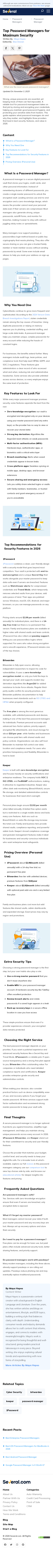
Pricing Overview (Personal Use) (20, 162)
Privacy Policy (10, 1502)
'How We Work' (39, 6)
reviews (29, 1164)
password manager (32, 1401)
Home (5, 19)
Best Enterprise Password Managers (22, 1438)
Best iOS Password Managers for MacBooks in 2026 (27, 1447)
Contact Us (8, 1506)
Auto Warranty (34, 1494)
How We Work (10, 1510)
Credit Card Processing (38, 1498)
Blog (5, 1519)
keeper (10, 1401)
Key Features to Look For (17, 150)
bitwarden (36, 1392)
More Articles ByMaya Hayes (22, 1365)
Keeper (6, 770)
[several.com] (9, 11)
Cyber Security (14, 1392)
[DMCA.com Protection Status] (44, 1537)
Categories (33, 1489)
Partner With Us (11, 1498)
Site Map (8, 1524)
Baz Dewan (18, 41)
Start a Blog (10, 1528)
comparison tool (36, 1167)
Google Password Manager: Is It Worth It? (25, 1465)
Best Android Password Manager (21, 1457)
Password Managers (17, 20)
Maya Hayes (20, 39)
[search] (42, 11)
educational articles (12, 1175)
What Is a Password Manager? (20, 140)
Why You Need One (15, 145)
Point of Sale (33, 1502)
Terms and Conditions (14, 1514)
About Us (8, 1494)
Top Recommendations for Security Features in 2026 (27, 156)
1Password (8, 564)
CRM (29, 1506)
